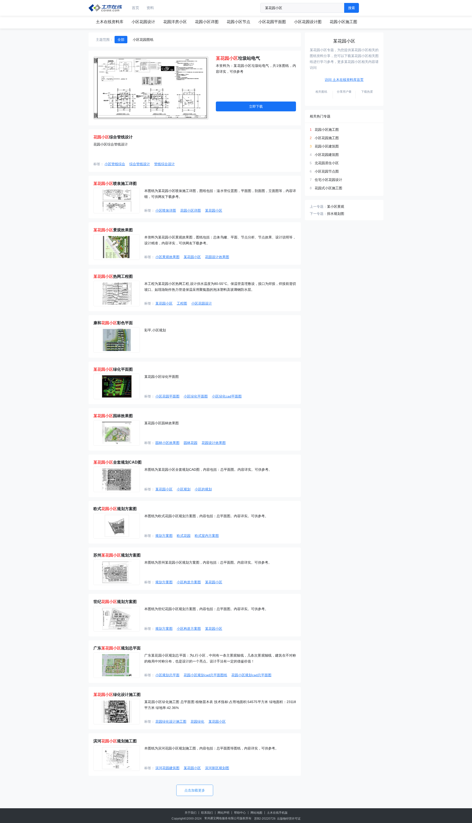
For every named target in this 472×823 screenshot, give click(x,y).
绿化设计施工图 (117, 694)
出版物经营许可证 (289, 818)
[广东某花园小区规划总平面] (116, 665)
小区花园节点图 (327, 171)
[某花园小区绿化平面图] (116, 386)
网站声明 (223, 812)
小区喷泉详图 (165, 210)
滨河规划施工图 (115, 741)
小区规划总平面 (167, 675)
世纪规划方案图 (115, 602)
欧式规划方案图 (115, 509)
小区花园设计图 (308, 22)
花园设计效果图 (217, 257)
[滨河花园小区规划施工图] (116, 758)
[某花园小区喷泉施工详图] (116, 200)
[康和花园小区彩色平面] (116, 340)
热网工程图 (113, 276)
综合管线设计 (113, 137)
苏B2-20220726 (265, 818)
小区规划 (184, 489)
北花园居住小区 (327, 163)
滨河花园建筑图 (167, 768)
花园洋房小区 (175, 22)
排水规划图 (335, 214)
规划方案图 (164, 536)
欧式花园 (184, 536)
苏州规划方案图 (117, 555)
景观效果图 (113, 230)
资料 (150, 8)
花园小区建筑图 (327, 146)
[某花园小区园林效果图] (116, 433)
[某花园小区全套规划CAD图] (116, 479)
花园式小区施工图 (328, 188)
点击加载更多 (194, 790)
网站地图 (256, 812)
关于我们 (190, 812)
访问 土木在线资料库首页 (344, 80)
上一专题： (318, 206)
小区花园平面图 (272, 22)
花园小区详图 (207, 22)
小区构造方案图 (189, 582)
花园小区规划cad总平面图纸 (205, 675)
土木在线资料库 (109, 22)
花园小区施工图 (343, 22)
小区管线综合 (114, 164)
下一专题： (318, 214)
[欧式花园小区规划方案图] (116, 526)
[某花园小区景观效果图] (116, 247)
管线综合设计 (164, 164)
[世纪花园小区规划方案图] (116, 619)
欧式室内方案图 (207, 536)
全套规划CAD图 (117, 462)
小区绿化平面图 (196, 396)
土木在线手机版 (277, 812)
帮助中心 (240, 812)
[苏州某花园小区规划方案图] (116, 572)
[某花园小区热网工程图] (116, 293)
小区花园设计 (143, 22)
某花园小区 (213, 210)
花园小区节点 (238, 22)
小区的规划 (203, 489)
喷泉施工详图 (115, 183)
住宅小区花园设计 (328, 180)
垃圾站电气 (238, 58)
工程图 (182, 303)
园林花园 (190, 443)
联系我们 (207, 812)
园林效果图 (113, 416)
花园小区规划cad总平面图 (251, 675)
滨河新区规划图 (217, 768)
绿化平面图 (113, 369)
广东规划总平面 (117, 648)
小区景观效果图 (167, 257)
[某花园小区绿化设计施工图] (116, 711)
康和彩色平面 (113, 323)
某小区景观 (335, 206)
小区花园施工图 (327, 138)
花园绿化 (197, 721)
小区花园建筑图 (327, 155)
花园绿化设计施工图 (170, 721)
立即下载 (256, 106)
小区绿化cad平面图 (227, 396)
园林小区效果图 (167, 443)
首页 (135, 8)
